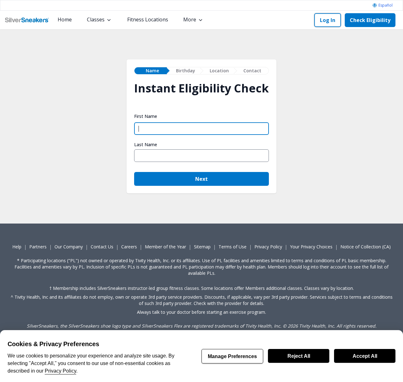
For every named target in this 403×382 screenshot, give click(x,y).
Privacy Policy (60, 370)
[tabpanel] (201, 137)
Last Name (145, 144)
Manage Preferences (232, 356)
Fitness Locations (147, 19)
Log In (327, 20)
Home (65, 19)
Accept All (365, 355)
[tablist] (201, 71)
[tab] (150, 70)
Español (385, 5)
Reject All (298, 355)
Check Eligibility (370, 20)
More (189, 19)
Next (201, 178)
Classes (96, 19)
